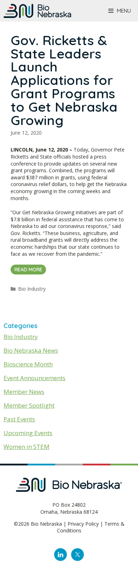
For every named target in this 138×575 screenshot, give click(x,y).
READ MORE (28, 269)
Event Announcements (34, 378)
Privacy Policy (83, 523)
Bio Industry (32, 288)
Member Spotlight (29, 405)
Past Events (19, 419)
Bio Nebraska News (31, 350)
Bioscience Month (28, 364)
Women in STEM (27, 447)
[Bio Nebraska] (37, 10)
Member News (24, 392)
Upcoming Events (28, 433)
